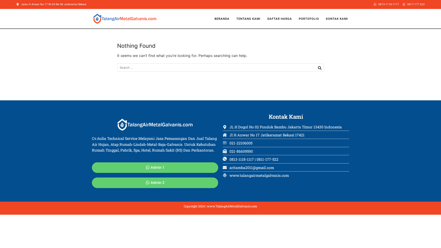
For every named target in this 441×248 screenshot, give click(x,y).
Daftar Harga (279, 18)
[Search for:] (220, 67)
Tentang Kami (248, 18)
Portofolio (309, 18)
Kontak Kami (337, 18)
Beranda (222, 18)
